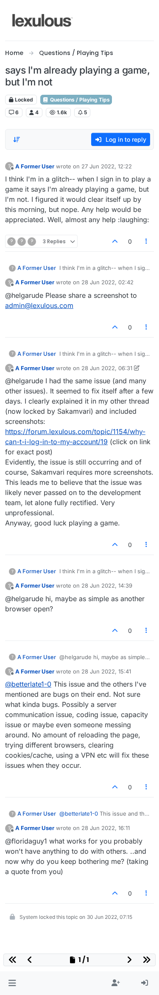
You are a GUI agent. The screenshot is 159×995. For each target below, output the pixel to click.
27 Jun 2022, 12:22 (106, 166)
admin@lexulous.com (39, 305)
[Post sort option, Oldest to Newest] (16, 140)
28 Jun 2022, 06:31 (106, 368)
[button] (12, 983)
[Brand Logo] (42, 20)
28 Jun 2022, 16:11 (105, 828)
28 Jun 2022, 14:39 (106, 585)
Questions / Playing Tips (79, 99)
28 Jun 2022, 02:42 (107, 282)
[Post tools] (146, 241)
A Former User (34, 166)
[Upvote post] (115, 241)
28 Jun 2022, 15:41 (106, 671)
